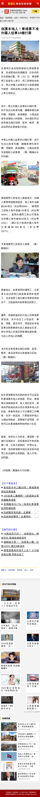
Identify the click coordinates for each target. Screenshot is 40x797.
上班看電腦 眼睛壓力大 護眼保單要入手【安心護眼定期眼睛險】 (33, 707)
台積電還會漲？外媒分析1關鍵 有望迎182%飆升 (33, 685)
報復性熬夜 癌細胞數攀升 (10, 667)
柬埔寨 (19, 570)
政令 (26, 570)
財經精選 (11, 570)
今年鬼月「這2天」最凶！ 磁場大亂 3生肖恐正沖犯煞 (10, 627)
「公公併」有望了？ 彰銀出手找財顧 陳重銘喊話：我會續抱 (10, 604)
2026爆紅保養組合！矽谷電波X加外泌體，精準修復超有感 (10, 689)
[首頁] (20, 3)
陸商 (31, 570)
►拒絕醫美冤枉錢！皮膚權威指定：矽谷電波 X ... (17, 512)
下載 (35, 11)
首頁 (1, 18)
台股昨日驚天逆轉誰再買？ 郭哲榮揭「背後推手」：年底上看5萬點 (33, 622)
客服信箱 (8, 792)
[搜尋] (37, 5)
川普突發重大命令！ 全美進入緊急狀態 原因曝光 (33, 645)
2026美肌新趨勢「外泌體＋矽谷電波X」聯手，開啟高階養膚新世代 (7, 645)
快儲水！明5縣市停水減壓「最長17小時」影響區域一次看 (7, 707)
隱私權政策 (32, 792)
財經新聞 (9, 18)
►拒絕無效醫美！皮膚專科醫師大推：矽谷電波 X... (17, 517)
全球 (16, 18)
